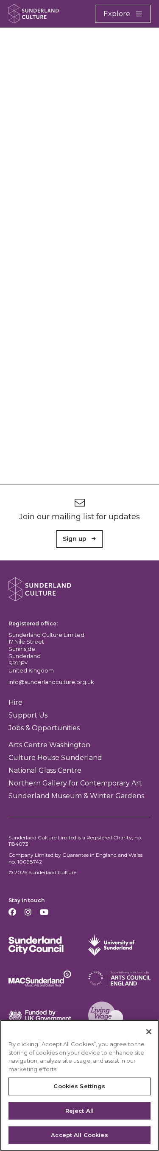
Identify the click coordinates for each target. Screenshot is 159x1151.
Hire (15, 702)
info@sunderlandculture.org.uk (51, 681)
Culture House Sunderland (55, 758)
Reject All (79, 1110)
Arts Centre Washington (49, 745)
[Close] (148, 1031)
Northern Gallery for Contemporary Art (75, 783)
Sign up (74, 539)
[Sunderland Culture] (33, 13)
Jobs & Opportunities (44, 728)
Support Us (27, 715)
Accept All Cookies (79, 1134)
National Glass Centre (44, 770)
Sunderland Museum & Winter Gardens (76, 796)
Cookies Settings (79, 1086)
